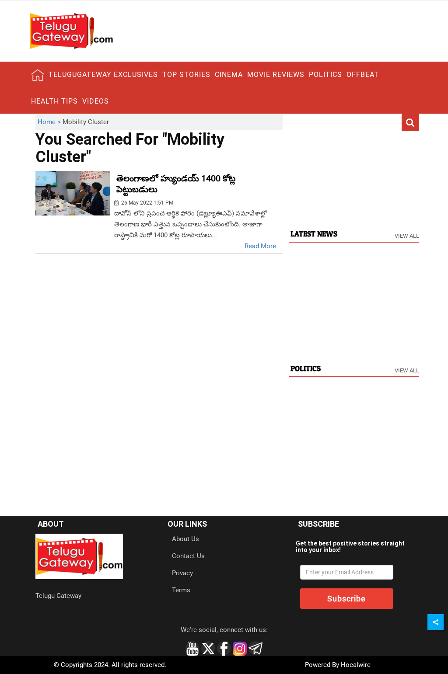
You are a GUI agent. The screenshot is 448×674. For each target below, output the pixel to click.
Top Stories (186, 74)
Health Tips (54, 101)
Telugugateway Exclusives (103, 74)
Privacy (182, 573)
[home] (37, 75)
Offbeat (362, 74)
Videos (95, 101)
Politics (325, 74)
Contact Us (188, 556)
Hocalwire (356, 665)
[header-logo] (71, 31)
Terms (181, 590)
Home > (50, 122)
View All (407, 236)
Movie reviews (275, 74)
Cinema (229, 74)
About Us (185, 539)
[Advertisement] (354, 169)
